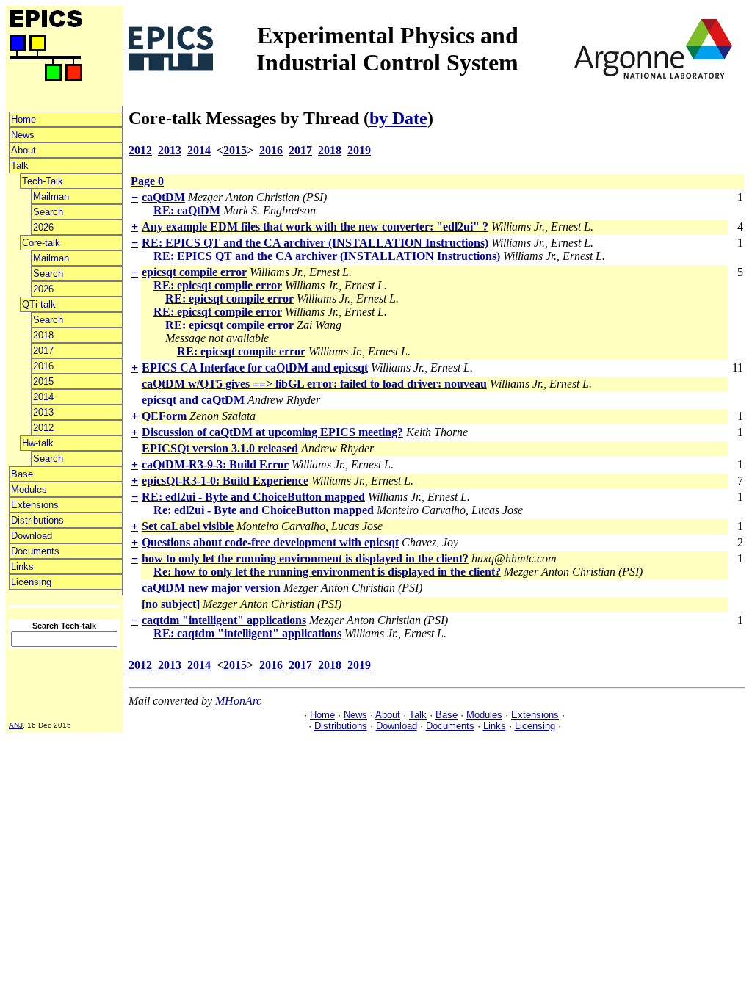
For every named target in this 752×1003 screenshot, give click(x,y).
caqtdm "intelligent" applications (224, 620)
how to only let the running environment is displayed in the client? (305, 558)
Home (23, 119)
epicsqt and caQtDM (193, 400)
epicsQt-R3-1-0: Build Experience (225, 480)
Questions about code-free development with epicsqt (270, 542)
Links (22, 566)
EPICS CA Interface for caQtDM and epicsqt (255, 367)
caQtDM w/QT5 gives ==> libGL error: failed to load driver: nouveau (314, 383)
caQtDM (163, 197)
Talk (20, 165)
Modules (29, 489)
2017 (43, 350)
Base (22, 473)
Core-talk (41, 242)
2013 (43, 412)
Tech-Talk (42, 181)
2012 (43, 427)
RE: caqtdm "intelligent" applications (247, 633)
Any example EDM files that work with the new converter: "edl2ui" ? (315, 226)
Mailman (51, 196)
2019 (359, 150)
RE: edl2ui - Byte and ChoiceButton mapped (253, 496)
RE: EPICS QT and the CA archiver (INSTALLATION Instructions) (315, 242)
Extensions (35, 504)
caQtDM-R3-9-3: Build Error (215, 464)
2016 (43, 366)
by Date (398, 118)
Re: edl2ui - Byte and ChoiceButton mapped (263, 510)
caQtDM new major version (211, 588)
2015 (43, 381)
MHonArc (238, 701)
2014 (43, 396)
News (23, 134)
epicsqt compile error (194, 272)
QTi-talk (39, 304)
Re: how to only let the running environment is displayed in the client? (327, 571)
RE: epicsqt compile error (217, 285)
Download (31, 535)
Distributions (37, 520)
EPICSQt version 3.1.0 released (220, 448)
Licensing (31, 581)
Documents (35, 551)
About (23, 150)
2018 (43, 335)
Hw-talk (38, 443)
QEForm (164, 416)
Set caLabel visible (188, 526)
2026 (43, 227)
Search (48, 211)
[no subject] (171, 604)
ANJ (16, 725)
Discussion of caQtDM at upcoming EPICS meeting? (272, 432)
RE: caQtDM (186, 210)
